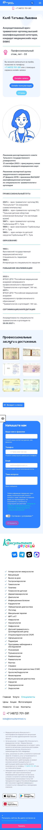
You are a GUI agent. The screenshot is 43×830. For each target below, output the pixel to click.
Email (8, 461)
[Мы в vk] (15, 555)
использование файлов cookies (14, 820)
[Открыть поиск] (32, 3)
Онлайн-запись (21, 78)
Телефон (9, 447)
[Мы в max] (37, 555)
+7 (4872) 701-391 (13, 67)
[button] (40, 3)
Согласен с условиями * (22, 516)
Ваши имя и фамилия (15, 432)
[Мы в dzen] (29, 555)
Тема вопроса (12, 474)
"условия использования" (16, 510)
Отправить (12, 523)
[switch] (8, 516)
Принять (21, 826)
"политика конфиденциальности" (18, 508)
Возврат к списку (14, 405)
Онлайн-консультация (21, 85)
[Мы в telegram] (22, 555)
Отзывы (21, 93)
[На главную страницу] (8, 3)
